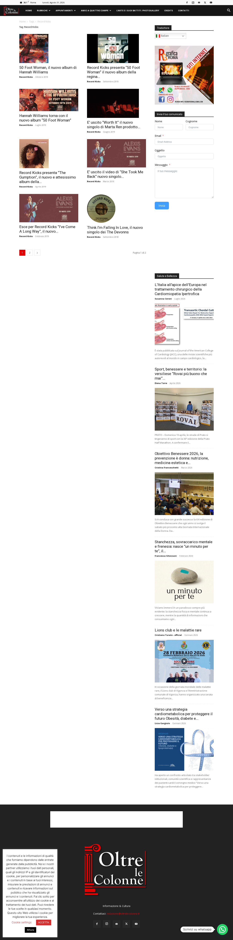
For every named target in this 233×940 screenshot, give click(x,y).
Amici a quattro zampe (94, 10)
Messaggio (161, 165)
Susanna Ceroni (163, 298)
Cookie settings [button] (21, 922)
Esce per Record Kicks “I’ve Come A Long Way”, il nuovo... (47, 229)
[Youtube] (211, 2)
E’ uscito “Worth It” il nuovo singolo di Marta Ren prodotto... (113, 124)
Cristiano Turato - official (168, 635)
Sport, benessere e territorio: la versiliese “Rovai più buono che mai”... (181, 373)
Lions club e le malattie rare (178, 630)
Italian (164, 35)
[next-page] (37, 253)
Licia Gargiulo (162, 723)
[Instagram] (193, 2)
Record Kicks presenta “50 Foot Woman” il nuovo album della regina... (113, 72)
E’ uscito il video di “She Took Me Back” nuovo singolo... (115, 174)
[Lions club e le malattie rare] (184, 661)
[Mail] (199, 2)
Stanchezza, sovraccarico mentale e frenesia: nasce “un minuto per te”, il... (183, 546)
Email (158, 135)
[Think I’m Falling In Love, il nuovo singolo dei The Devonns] (116, 208)
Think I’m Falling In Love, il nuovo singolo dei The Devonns (115, 229)
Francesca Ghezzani (166, 555)
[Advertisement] (184, 242)
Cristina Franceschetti (167, 467)
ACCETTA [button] (43, 922)
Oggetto (160, 150)
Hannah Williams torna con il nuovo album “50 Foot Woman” (45, 118)
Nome (158, 121)
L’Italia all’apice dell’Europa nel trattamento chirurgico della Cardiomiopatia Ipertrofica (181, 289)
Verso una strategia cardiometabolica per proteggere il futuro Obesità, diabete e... (184, 714)
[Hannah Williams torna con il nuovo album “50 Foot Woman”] (48, 100)
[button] (228, 11)
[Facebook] (187, 2)
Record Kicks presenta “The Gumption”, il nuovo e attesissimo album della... (47, 177)
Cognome (191, 121)
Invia (162, 206)
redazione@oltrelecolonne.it (123, 913)
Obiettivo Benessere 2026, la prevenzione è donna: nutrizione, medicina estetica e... (182, 458)
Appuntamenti (64, 10)
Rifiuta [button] (30, 929)
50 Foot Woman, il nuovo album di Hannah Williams (48, 69)
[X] (205, 2)
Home (28, 10)
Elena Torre (161, 383)
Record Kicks (26, 77)
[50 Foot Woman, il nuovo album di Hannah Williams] (48, 48)
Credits (168, 10)
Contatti (183, 10)
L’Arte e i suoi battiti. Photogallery (137, 10)
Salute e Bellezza (167, 276)
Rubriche (42, 10)
